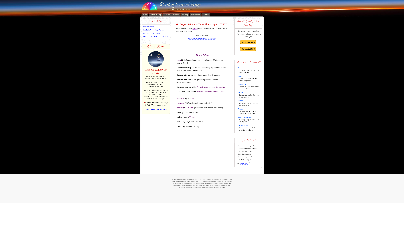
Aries (192, 98)
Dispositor (241, 68)
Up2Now (167, 15)
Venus (192, 117)
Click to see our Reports (156, 109)
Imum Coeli (242, 84)
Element (180, 103)
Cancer (200, 91)
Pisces (215, 91)
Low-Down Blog (155, 15)
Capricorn (208, 91)
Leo (213, 87)
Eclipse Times (243, 125)
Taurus (221, 91)
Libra (179, 60)
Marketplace (195, 15)
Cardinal (240, 101)
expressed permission (208, 185)
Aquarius (207, 87)
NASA (223, 187)
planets (195, 28)
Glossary (185, 15)
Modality (180, 107)
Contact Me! (244, 163)
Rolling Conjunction (244, 117)
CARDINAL (189, 107)
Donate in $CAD (248, 42)
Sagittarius (220, 87)
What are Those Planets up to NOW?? (202, 38)
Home (145, 15)
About (205, 15)
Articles (175, 15)
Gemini (200, 87)
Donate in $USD (248, 49)
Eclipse (240, 92)
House (240, 76)
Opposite (180, 98)
